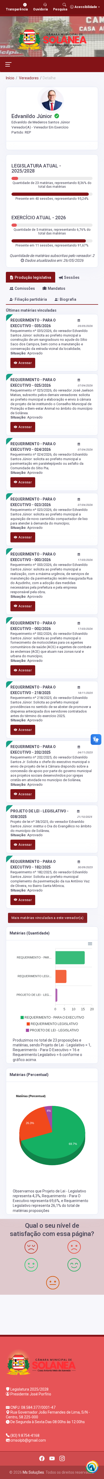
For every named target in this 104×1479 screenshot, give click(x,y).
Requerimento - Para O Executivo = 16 (45, 1050)
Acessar (24, 363)
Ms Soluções (33, 1472)
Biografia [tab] (68, 299)
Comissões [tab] (25, 288)
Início (10, 78)
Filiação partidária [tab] (31, 299)
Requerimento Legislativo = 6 (37, 1054)
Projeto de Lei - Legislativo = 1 (65, 1045)
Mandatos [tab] (56, 288)
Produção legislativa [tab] (33, 277)
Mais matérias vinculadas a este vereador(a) (47, 918)
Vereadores (28, 78)
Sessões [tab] (71, 277)
